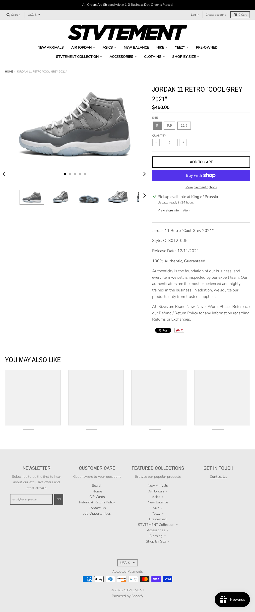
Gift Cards (97, 496)
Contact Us (97, 508)
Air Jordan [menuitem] (81, 47)
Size (155, 118)
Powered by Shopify (127, 596)
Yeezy (156, 513)
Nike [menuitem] (160, 47)
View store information (174, 210)
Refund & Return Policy (97, 502)
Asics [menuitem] (108, 47)
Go (59, 499)
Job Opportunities (97, 513)
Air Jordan (156, 491)
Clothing (156, 536)
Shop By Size (156, 541)
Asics (156, 496)
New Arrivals (158, 485)
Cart (243, 15)
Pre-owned (158, 519)
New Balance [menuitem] (136, 47)
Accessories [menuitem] (121, 56)
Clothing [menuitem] (152, 56)
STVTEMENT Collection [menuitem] (77, 56)
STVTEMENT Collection (156, 524)
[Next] (144, 173)
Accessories (156, 530)
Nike (156, 508)
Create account (216, 15)
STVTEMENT (134, 590)
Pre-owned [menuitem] (206, 47)
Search (97, 485)
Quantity (159, 135)
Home (9, 71)
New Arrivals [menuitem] (51, 47)
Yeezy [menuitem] (180, 47)
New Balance (158, 502)
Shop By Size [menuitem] (184, 56)
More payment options (201, 187)
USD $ (32, 15)
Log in (195, 15)
